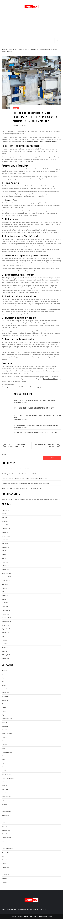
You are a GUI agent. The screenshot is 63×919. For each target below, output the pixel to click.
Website (4, 882)
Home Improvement (8, 778)
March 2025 (5, 562)
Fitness (4, 756)
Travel (3, 871)
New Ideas (5, 819)
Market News (5, 815)
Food (3, 759)
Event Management (7, 733)
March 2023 (5, 651)
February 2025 (6, 566)
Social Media (5, 860)
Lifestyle (4, 804)
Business (15, 108)
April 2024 (5, 603)
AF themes (49, 916)
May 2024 (4, 599)
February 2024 (6, 610)
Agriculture (5, 670)
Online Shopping (6, 837)
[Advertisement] (31, 25)
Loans (3, 808)
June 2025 (5, 554)
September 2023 (6, 629)
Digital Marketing (7, 718)
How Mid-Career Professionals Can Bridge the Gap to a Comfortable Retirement (36, 425)
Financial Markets (7, 752)
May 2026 (4, 517)
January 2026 (5, 532)
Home (3, 909)
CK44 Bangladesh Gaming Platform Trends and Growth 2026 (19, 474)
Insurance (4, 785)
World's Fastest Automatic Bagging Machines (33, 387)
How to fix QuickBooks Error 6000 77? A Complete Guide (17, 445)
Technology (5, 867)
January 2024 (5, 614)
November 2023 (6, 621)
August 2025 (5, 547)
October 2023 (6, 625)
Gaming (4, 767)
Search (4, 454)
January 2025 (5, 569)
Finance (4, 748)
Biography (5, 700)
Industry (4, 782)
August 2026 (5, 510)
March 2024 (5, 606)
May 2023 (4, 644)
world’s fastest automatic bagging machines (42, 141)
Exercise (4, 737)
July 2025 (4, 551)
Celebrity (4, 711)
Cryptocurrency (6, 715)
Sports (4, 863)
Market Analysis (6, 811)
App (3, 678)
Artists (4, 685)
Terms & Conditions (32, 909)
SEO (3, 856)
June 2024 (5, 595)
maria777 (4, 499)
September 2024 (6, 584)
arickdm (16, 125)
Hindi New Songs (11, 909)
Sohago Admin (18, 402)
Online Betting (6, 830)
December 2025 (6, 536)
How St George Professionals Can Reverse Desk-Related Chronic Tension (34, 408)
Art (3, 681)
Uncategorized (6, 874)
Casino (4, 707)
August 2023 (5, 632)
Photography (6, 845)
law (3, 800)
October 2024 (6, 580)
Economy (4, 722)
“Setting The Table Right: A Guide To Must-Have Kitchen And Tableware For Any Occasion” (34, 499)
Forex (3, 763)
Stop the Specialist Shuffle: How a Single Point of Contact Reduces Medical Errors (24, 479)
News (3, 822)
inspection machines (50, 379)
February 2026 (6, 528)
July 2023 (4, 636)
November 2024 (6, 577)
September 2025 (6, 543)
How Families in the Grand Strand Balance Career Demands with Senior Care (35, 433)
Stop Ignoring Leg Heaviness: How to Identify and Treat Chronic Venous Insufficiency (25, 483)
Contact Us (43, 909)
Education (5, 726)
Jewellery (4, 793)
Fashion (4, 741)
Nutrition (4, 826)
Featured (4, 744)
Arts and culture (6, 689)
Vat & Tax (4, 878)
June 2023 (5, 640)
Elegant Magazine (39, 916)
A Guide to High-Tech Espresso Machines (45, 445)
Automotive (5, 692)
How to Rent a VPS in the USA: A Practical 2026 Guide (16, 469)
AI (2, 674)
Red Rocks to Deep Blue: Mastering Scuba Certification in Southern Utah (34, 400)
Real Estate (5, 852)
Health (4, 770)
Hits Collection (6, 774)
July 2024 (4, 592)
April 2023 (5, 647)
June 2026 (5, 514)
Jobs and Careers (6, 796)
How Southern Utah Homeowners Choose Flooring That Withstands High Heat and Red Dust (37, 416)
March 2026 (5, 525)
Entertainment (6, 730)
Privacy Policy (22, 909)
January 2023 (5, 658)
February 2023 (6, 655)
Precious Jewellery (7, 848)
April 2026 (5, 521)
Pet (3, 841)
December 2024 (6, 573)
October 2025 (6, 540)
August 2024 (5, 588)
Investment (5, 789)
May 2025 (4, 558)
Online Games (6, 834)
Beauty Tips (5, 696)
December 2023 (6, 618)
